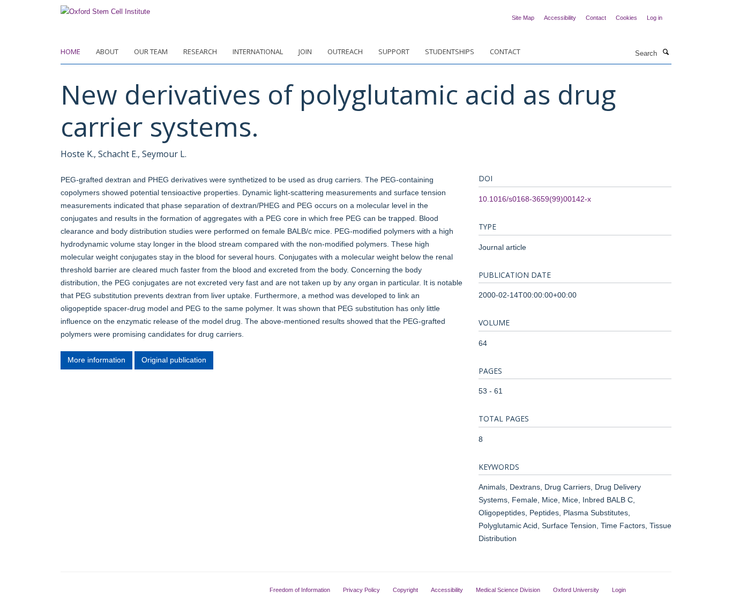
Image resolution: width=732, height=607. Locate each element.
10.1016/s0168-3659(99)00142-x (535, 199)
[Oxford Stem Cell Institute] (105, 8)
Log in (654, 17)
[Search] (665, 52)
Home (70, 51)
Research (200, 51)
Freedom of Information (300, 590)
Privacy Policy (361, 590)
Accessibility (560, 17)
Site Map (523, 17)
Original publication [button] (173, 360)
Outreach (345, 51)
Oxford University (576, 590)
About (107, 51)
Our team (151, 51)
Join (305, 51)
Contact (596, 17)
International (258, 51)
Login (619, 590)
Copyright (405, 590)
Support (393, 51)
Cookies (626, 17)
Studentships (449, 51)
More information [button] (96, 360)
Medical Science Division (508, 590)
